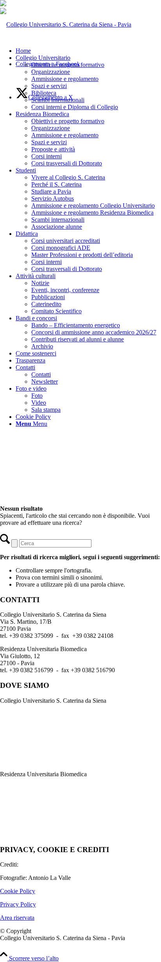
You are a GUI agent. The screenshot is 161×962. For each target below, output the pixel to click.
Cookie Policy (17, 891)
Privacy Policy (18, 904)
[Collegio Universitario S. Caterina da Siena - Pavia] (65, 24)
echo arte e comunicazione (52, 864)
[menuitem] (88, 50)
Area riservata (17, 917)
